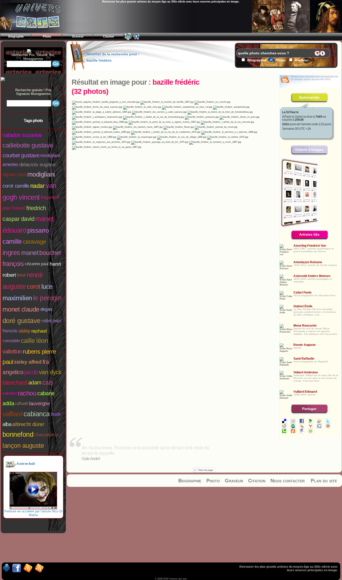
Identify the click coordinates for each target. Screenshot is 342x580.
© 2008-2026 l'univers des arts (171, 578)
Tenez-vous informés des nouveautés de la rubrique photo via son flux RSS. (314, 78)
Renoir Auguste (304, 344)
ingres (11, 252)
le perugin (47, 298)
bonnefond (18, 434)
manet (29, 252)
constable (11, 340)
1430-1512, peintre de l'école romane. (315, 265)
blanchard (15, 382)
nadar (37, 186)
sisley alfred (28, 362)
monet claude (21, 309)
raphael (39, 331)
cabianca (37, 414)
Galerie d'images (309, 150)
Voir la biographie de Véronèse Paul (314, 295)
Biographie (189, 480)
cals (47, 382)
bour (21, 274)
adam (34, 382)
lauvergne (39, 403)
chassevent (46, 434)
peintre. (297, 347)
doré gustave (22, 321)
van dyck (50, 372)
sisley (24, 331)
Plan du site (324, 480)
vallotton (12, 351)
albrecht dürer (28, 424)
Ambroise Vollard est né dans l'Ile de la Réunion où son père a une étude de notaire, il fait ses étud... (315, 378)
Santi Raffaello (303, 358)
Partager (309, 409)
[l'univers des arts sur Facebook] (136, 39)
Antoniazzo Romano (307, 262)
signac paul (14, 174)
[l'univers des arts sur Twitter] (128, 39)
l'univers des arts (34, 16)
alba (7, 424)
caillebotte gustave (28, 145)
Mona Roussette (305, 325)
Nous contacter (287, 480)
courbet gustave (21, 155)
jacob (31, 372)
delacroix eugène (37, 164)
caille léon (34, 340)
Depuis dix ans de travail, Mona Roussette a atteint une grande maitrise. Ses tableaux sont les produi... (316, 331)
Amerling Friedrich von (309, 245)
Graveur (234, 480)
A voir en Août (26, 464)
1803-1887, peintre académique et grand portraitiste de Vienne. (313, 250)
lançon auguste (23, 445)
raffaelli (21, 403)
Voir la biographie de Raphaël (310, 361)
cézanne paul (37, 263)
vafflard (13, 414)
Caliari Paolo (302, 292)
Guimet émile (302, 306)
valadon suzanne (22, 135)
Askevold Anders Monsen (311, 275)
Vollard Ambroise (305, 372)
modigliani (41, 174)
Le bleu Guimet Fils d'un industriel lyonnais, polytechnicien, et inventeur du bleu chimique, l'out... (314, 312)
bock (56, 414)
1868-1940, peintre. (304, 394)
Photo (213, 480)
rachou (27, 393)
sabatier (10, 393)
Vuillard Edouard (305, 391)
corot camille (16, 186)
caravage (34, 241)
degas (46, 309)
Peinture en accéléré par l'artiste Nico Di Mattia (33, 513)
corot (33, 286)
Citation (256, 480)
